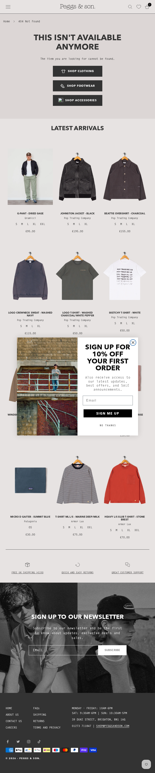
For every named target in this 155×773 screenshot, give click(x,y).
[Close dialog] (133, 343)
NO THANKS (108, 425)
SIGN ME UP (107, 413)
